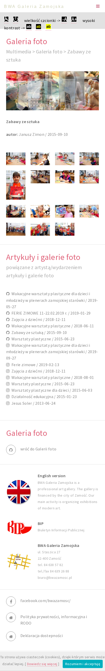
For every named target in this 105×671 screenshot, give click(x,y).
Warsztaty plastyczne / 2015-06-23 (42, 338)
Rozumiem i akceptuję (82, 664)
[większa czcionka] (74, 20)
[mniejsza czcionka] (64, 20)
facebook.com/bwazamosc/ (45, 600)
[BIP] (19, 527)
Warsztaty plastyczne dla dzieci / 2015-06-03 (51, 390)
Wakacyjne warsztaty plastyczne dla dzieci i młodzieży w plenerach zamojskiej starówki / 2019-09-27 (52, 352)
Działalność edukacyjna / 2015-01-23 (43, 396)
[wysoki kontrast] (29, 28)
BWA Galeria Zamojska (34, 6)
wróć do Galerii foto (38, 448)
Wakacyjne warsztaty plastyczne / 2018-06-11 (52, 325)
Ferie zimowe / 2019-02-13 (34, 364)
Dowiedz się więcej (42, 664)
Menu (98, 6)
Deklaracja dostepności (41, 635)
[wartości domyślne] (15, 20)
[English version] (19, 492)
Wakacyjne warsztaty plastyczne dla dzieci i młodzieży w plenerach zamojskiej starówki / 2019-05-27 (52, 300)
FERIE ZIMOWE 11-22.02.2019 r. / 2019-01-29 (50, 313)
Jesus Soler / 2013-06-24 (32, 403)
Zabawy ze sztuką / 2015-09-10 (38, 332)
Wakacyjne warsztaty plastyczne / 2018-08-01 (52, 377)
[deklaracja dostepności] (6, 20)
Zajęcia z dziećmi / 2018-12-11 (37, 319)
